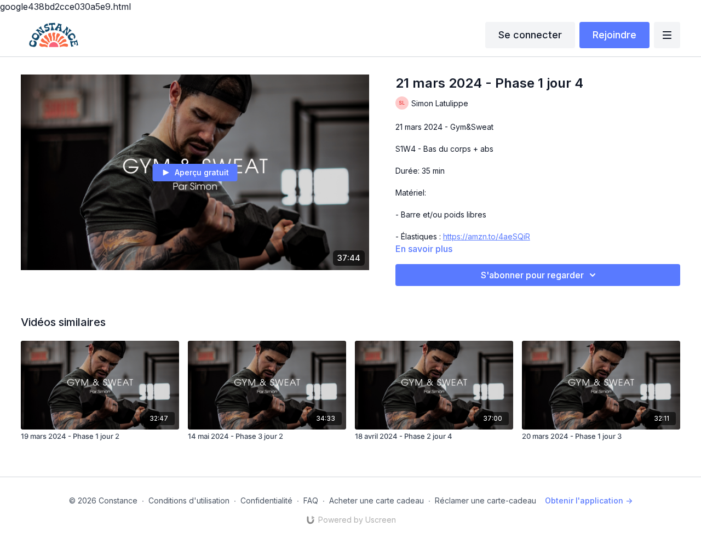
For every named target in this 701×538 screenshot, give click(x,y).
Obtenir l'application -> (589, 500)
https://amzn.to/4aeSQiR (486, 236)
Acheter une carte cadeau (376, 500)
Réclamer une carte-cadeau (485, 500)
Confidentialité (266, 500)
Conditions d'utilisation (188, 500)
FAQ (310, 500)
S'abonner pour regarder (532, 275)
